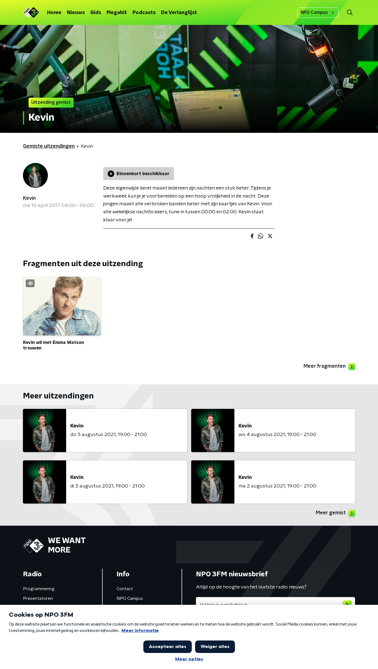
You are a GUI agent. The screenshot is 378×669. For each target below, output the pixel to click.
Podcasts (144, 12)
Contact (124, 589)
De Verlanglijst (179, 12)
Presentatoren (38, 598)
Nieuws (76, 12)
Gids (95, 12)
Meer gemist (331, 512)
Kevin (29, 198)
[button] (349, 12)
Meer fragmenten (325, 366)
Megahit (117, 12)
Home (54, 12)
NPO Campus (314, 12)
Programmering (39, 589)
